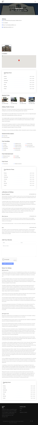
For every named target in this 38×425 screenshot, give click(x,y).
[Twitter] (32, 421)
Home (12, 10)
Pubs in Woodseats (19, 10)
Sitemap (15, 422)
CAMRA (21, 408)
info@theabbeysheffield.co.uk (8, 27)
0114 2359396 (5, 22)
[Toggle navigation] (35, 1)
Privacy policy (11, 422)
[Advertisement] (19, 36)
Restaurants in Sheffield (23, 412)
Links (20, 410)
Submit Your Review (7, 263)
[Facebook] (30, 421)
